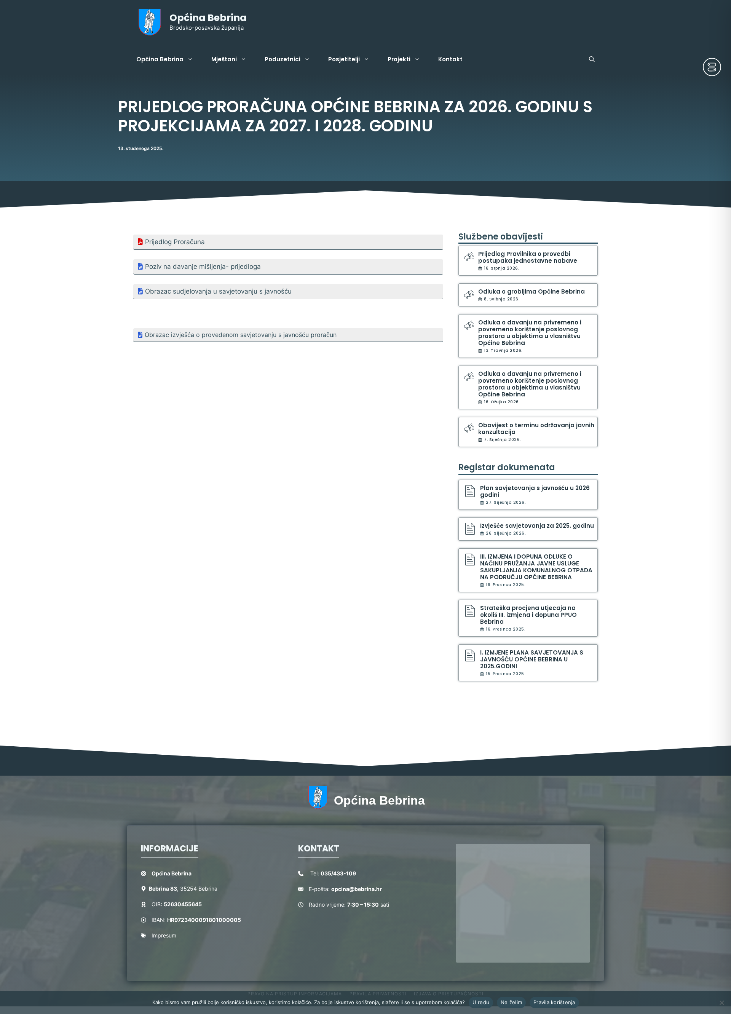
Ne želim (511, 1002)
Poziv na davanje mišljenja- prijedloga (203, 266)
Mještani (224, 59)
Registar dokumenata (506, 467)
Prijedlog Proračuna (175, 242)
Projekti (399, 59)
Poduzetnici (282, 59)
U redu (481, 1002)
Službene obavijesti (500, 237)
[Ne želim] (721, 1002)
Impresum (164, 935)
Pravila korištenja (554, 1002)
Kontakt (450, 59)
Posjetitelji (344, 59)
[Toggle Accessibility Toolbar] (712, 67)
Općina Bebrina (208, 17)
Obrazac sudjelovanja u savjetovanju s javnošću (218, 291)
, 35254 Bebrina (183, 888)
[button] (592, 59)
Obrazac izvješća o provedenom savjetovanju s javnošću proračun (241, 335)
